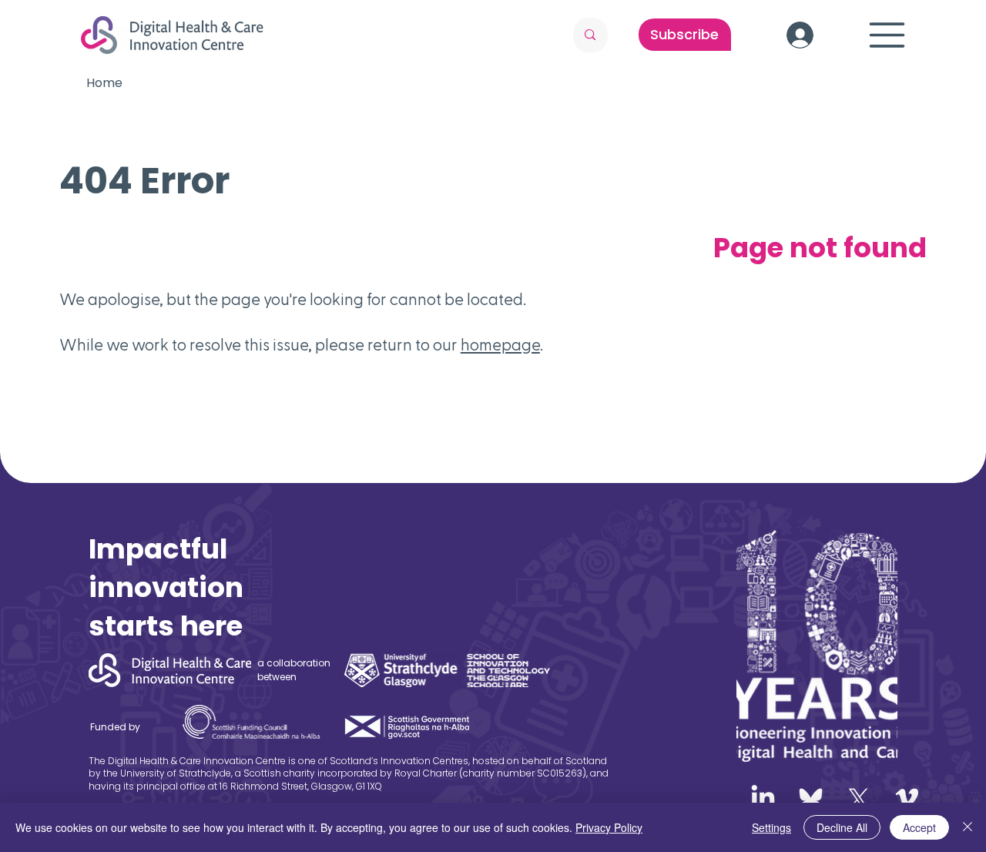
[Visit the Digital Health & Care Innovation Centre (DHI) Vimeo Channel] (907, 798)
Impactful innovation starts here (166, 587)
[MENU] (887, 35)
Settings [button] (771, 827)
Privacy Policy (608, 827)
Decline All (842, 827)
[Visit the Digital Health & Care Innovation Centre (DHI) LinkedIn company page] (763, 798)
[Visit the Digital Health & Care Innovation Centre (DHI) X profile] (858, 798)
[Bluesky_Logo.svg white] (811, 798)
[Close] (967, 827)
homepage (500, 345)
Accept (919, 827)
